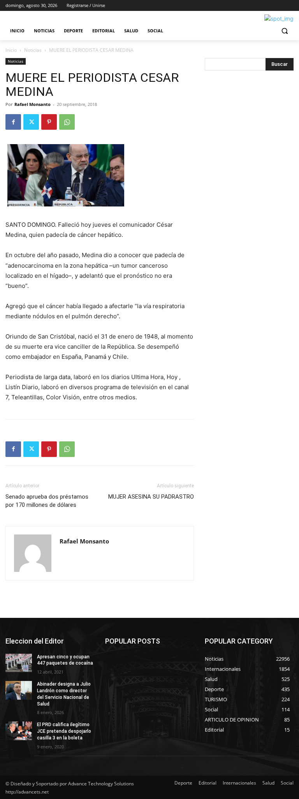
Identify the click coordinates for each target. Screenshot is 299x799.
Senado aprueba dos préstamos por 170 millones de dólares (46, 500)
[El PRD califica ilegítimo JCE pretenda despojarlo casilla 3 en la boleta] (18, 730)
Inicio (11, 50)
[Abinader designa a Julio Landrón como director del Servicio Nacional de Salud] (18, 690)
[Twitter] (31, 122)
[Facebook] (13, 122)
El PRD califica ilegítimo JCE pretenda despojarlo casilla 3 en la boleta (64, 731)
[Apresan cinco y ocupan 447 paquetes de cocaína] (18, 663)
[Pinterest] (49, 122)
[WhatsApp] (67, 122)
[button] (284, 31)
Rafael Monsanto (32, 104)
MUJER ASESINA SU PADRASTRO (151, 496)
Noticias (33, 50)
